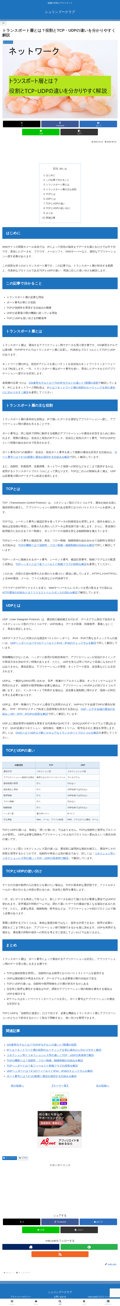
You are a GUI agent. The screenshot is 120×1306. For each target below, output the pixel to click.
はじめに (50, 175)
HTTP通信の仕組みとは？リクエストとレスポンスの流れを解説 (40, 592)
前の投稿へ (17, 1085)
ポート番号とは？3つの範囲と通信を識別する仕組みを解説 (42, 1076)
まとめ (49, 213)
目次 (55, 168)
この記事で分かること (57, 180)
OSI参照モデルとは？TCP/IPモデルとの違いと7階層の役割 (63, 382)
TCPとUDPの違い (55, 203)
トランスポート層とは (57, 184)
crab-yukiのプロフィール (99, 1296)
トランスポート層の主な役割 (61, 189)
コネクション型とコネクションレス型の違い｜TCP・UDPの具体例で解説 (50, 1055)
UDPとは (51, 198)
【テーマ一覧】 (60, 1085)
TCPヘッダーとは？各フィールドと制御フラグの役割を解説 (51, 564)
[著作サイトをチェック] (30, 1247)
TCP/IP (24, 1158)
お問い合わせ (60, 1296)
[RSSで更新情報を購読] (60, 1254)
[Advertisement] (60, 152)
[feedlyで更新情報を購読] (89, 1247)
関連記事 (50, 217)
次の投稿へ (102, 1085)
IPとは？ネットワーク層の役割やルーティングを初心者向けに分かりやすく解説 (54, 1050)
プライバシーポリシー (21, 1296)
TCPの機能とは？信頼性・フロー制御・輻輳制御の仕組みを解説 (56, 545)
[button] (79, 132)
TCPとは (50, 194)
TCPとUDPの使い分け (58, 208)
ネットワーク (11, 1158)
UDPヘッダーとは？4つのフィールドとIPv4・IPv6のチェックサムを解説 (53, 643)
